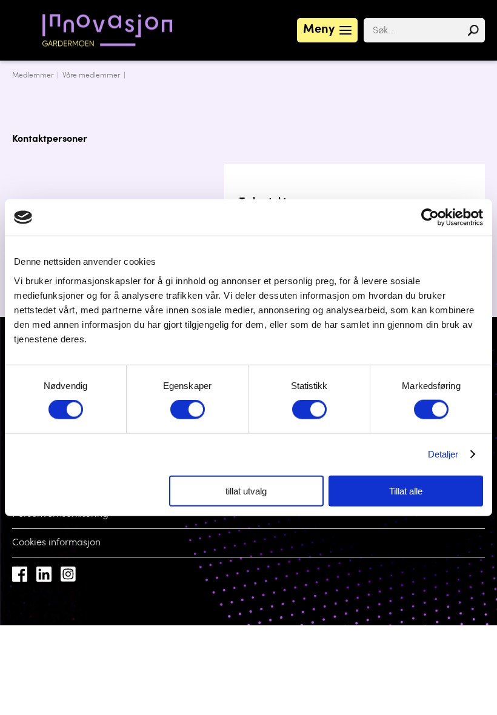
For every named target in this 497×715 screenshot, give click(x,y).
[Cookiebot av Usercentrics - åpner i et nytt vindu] (430, 217)
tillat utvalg (246, 490)
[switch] (187, 409)
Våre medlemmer (91, 75)
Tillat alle (405, 490)
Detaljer (443, 454)
